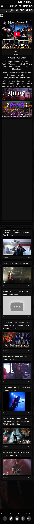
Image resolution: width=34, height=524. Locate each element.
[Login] (30, 2)
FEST (22, 10)
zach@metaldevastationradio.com (17, 77)
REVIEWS (29, 10)
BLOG (20, 2)
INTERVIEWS (28, 6)
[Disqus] (17, 144)
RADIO (26, 2)
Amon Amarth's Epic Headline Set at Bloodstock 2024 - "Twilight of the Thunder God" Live (17, 325)
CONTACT (13, 6)
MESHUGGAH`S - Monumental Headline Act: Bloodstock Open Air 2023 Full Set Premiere (16, 421)
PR (20, 6)
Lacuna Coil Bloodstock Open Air (15, 263)
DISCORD (14, 10)
